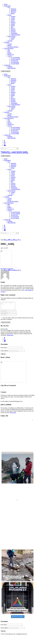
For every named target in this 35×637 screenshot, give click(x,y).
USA (12, 39)
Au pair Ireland (15, 63)
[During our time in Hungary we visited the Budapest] (17, 598)
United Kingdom (15, 34)
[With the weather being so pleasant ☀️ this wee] (17, 435)
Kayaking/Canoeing (12, 47)
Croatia (13, 19)
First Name (4, 347)
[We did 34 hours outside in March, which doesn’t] (17, 565)
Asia (8, 7)
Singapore (13, 10)
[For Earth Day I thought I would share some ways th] (17, 500)
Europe (9, 15)
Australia (9, 40)
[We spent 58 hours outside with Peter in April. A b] (17, 467)
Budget (9, 53)
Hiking (9, 45)
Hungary (13, 22)
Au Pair (9, 56)
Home (5, 4)
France (13, 21)
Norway (13, 28)
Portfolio (9, 66)
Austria (13, 18)
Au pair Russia (15, 62)
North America (11, 36)
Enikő (3, 268)
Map (8, 50)
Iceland (13, 24)
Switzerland (14, 33)
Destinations (7, 6)
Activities (6, 42)
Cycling (9, 44)
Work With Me (11, 68)
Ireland (13, 25)
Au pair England (15, 57)
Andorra (13, 16)
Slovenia (13, 31)
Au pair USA (14, 60)
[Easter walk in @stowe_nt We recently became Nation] (17, 533)
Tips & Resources (9, 48)
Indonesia (13, 9)
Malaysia (13, 12)
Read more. (10, 335)
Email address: (5, 350)
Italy (12, 27)
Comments (9, 268)
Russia (12, 13)
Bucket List (10, 54)
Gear (8, 51)
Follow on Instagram (18, 616)
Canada (13, 37)
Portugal (13, 30)
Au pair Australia (15, 59)
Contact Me (7, 65)
